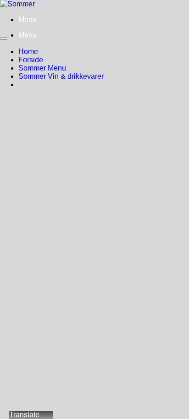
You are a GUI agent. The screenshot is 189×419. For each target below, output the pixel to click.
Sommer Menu (42, 68)
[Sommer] (17, 4)
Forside (30, 60)
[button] (27, 19)
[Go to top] (3, 38)
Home (28, 51)
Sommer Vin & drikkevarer (61, 76)
